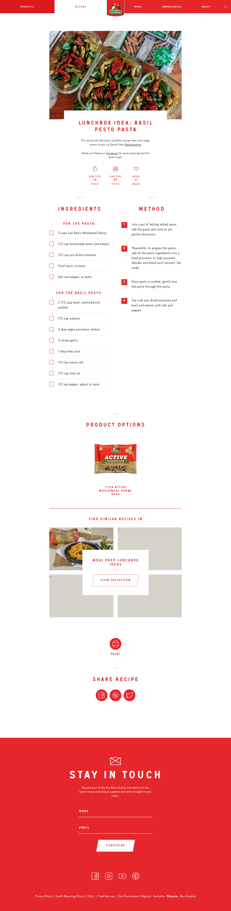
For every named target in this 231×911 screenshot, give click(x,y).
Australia (159, 896)
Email (85, 828)
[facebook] (95, 875)
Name (84, 811)
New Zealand (188, 896)
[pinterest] (135, 875)
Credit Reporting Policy (69, 896)
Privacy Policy (43, 896)
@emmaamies (132, 144)
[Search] (226, 6)
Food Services (106, 896)
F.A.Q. (90, 896)
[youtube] (122, 875)
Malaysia (172, 896)
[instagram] (108, 875)
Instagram (112, 153)
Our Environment (129, 896)
